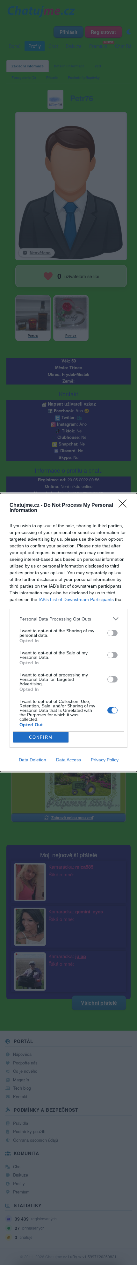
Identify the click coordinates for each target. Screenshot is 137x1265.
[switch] (112, 633)
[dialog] (68, 632)
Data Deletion (32, 759)
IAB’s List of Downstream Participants (76, 599)
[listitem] (68, 618)
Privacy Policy (105, 759)
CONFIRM (41, 737)
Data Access (68, 759)
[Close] (125, 505)
